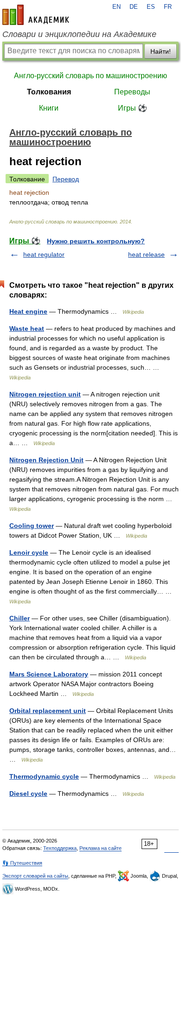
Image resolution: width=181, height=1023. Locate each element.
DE (133, 7)
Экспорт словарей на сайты (35, 876)
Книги (48, 108)
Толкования (49, 92)
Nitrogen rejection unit (45, 394)
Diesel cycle (28, 793)
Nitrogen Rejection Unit (46, 460)
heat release (146, 254)
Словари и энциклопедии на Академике (79, 34)
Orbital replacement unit (47, 710)
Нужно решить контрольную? (96, 241)
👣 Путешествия (22, 863)
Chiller (19, 618)
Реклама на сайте (100, 848)
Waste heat (26, 328)
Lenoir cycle (28, 552)
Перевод (65, 179)
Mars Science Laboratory (48, 674)
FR (168, 7)
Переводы (132, 92)
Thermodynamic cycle (44, 776)
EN (116, 7)
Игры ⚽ (132, 108)
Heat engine (28, 311)
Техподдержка (60, 848)
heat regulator (44, 254)
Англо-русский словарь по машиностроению (90, 76)
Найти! (160, 51)
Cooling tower (31, 525)
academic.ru (35, 15)
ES (151, 7)
